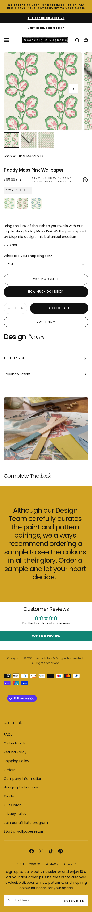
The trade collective (46, 18)
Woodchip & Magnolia (23, 156)
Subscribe (74, 901)
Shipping (65, 178)
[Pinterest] (60, 851)
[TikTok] (51, 851)
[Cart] (85, 40)
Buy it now (46, 322)
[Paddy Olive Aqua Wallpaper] (9, 203)
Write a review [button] (46, 636)
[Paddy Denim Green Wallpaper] (36, 203)
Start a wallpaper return (24, 831)
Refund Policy (15, 752)
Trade (9, 796)
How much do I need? (46, 291)
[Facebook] (31, 851)
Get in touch (14, 743)
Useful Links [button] (13, 723)
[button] (46, 28)
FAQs (8, 734)
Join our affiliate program (26, 822)
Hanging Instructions (21, 787)
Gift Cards (12, 805)
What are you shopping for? (28, 255)
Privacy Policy (15, 813)
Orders (9, 770)
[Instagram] (41, 851)
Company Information (23, 778)
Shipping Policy (16, 761)
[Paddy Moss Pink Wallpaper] (22, 203)
